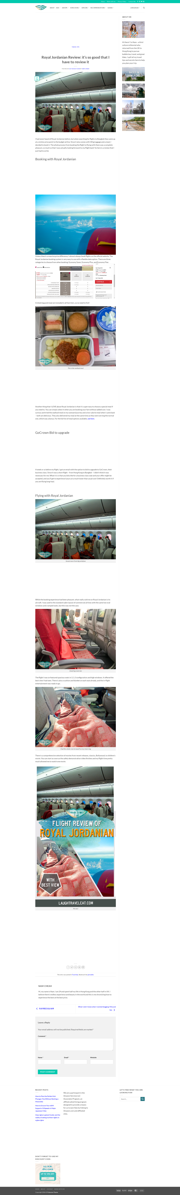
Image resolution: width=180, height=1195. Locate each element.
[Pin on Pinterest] (79, 967)
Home (37, 1189)
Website (93, 1057)
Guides (110, 8)
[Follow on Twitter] (141, 1)
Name (40, 1057)
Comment (42, 1036)
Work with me (111, 1)
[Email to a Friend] (75, 967)
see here (91, 418)
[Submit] (143, 1099)
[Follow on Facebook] (137, 1)
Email (66, 1057)
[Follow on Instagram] (139, 1)
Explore (85, 8)
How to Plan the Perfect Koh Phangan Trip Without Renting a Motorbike (46, 1098)
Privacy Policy (122, 1)
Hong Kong (74, 8)
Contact (50, 1189)
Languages (134, 8)
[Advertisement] (75, 30)
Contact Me (132, 1)
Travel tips (75, 47)
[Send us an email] (143, 1)
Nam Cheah (85, 68)
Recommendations (98, 8)
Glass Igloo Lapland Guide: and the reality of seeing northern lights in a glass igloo (47, 1117)
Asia (57, 8)
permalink (91, 975)
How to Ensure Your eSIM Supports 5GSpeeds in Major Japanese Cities (45, 1108)
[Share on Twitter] (72, 967)
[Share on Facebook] (68, 967)
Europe (64, 8)
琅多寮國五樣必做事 (46, 1009)
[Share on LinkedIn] (83, 967)
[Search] (144, 8)
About (103, 1)
